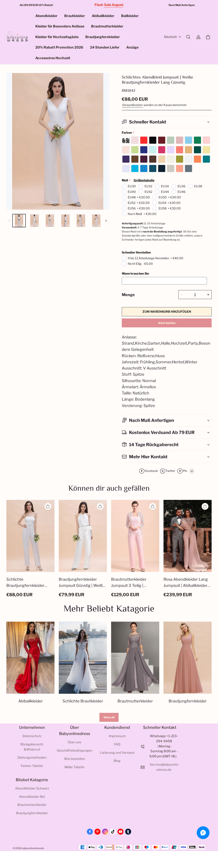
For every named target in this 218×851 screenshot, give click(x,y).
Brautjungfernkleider (102, 37)
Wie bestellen (74, 759)
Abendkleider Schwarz (32, 788)
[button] (188, 37)
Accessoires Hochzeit (52, 58)
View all (109, 717)
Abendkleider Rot (32, 797)
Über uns (74, 742)
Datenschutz (32, 736)
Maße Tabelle (75, 767)
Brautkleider (74, 16)
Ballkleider (130, 16)
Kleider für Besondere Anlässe (59, 26)
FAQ (117, 744)
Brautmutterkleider (107, 26)
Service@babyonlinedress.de (164, 767)
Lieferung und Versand (117, 753)
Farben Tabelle (32, 766)
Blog (117, 761)
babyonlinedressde (33, 848)
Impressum (117, 736)
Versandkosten (132, 105)
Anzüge (132, 47)
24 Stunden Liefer (104, 47)
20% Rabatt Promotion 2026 (59, 47)
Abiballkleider (103, 16)
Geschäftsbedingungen (74, 750)
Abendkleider (46, 16)
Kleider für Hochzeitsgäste (57, 37)
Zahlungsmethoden (32, 757)
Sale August (113, 5)
